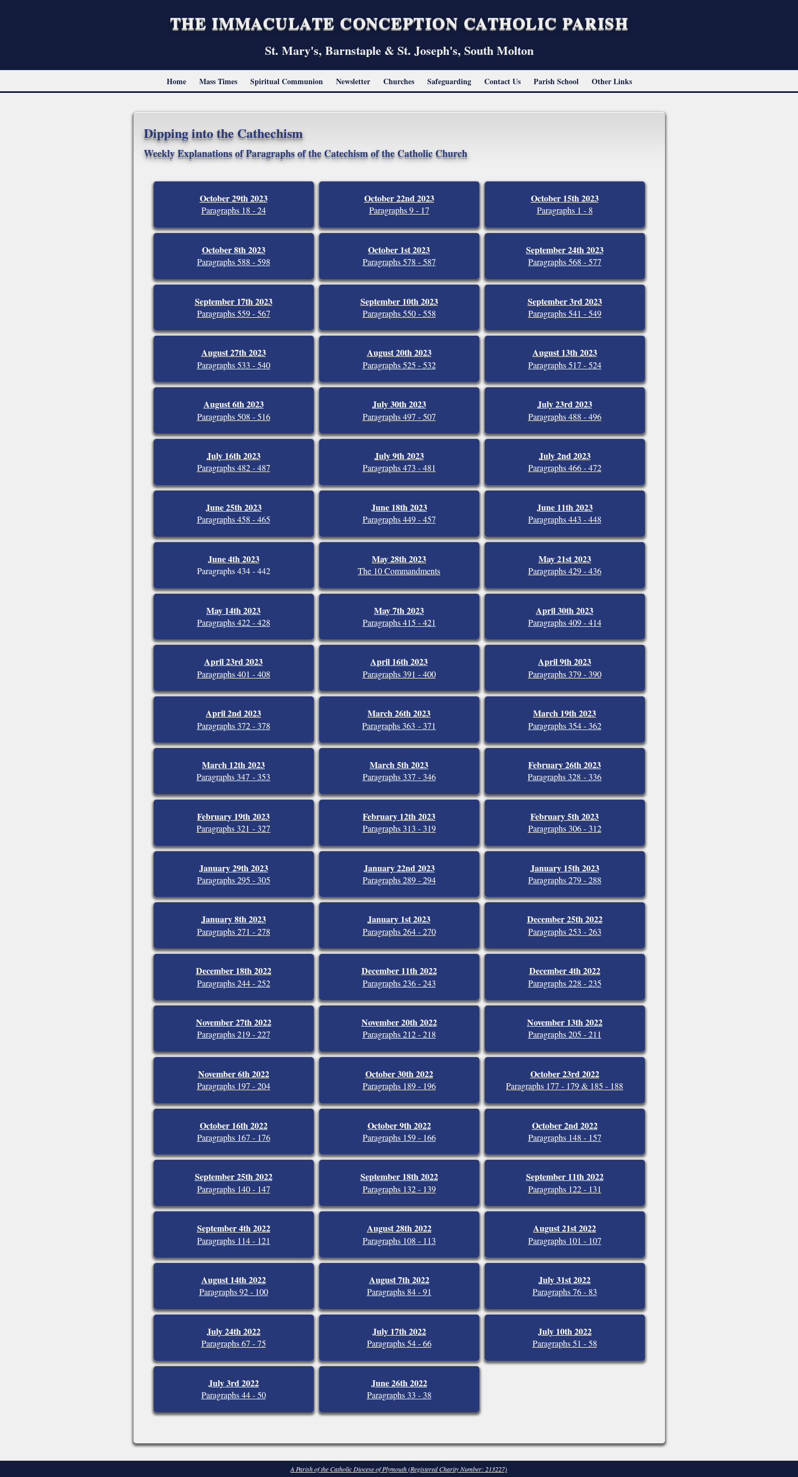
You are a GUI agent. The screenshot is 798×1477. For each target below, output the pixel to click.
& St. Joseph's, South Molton (459, 50)
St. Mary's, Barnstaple (324, 50)
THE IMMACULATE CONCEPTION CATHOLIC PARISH (399, 22)
